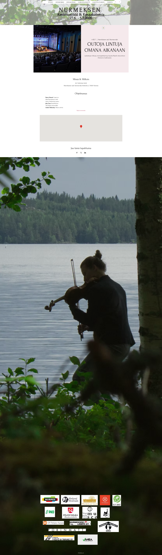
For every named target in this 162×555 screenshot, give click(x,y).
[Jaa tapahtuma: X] (81, 152)
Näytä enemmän (81, 110)
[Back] (103, 28)
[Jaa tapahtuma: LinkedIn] (85, 152)
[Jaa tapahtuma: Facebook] (77, 152)
